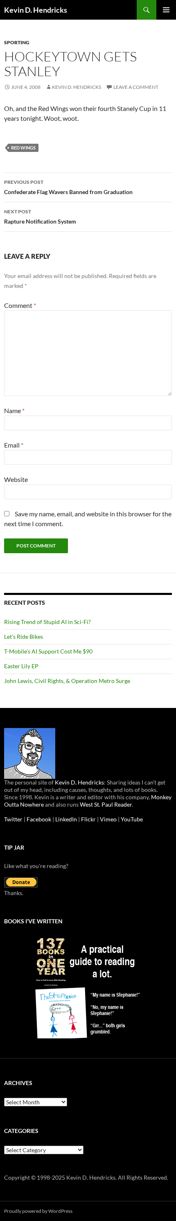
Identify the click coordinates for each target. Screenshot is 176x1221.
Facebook (39, 819)
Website (16, 479)
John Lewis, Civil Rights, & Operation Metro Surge (67, 680)
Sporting (16, 42)
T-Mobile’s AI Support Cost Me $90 (48, 651)
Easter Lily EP (21, 666)
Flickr (88, 819)
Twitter (13, 819)
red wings (23, 147)
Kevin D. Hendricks (35, 9)
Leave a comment (135, 87)
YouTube (132, 819)
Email (13, 445)
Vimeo (108, 819)
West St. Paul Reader (106, 804)
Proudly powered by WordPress (38, 1211)
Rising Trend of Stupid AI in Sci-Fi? (47, 621)
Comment (20, 305)
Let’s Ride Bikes (23, 636)
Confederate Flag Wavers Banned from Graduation (68, 187)
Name (14, 410)
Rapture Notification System (40, 216)
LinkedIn (66, 819)
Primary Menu (166, 10)
